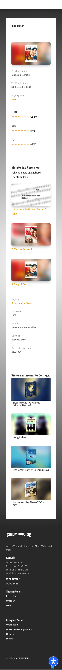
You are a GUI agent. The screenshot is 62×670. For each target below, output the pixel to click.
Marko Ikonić (12, 583)
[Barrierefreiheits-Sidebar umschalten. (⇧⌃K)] (53, 661)
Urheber (10, 600)
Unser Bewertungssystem (19, 629)
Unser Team (12, 624)
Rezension (11, 596)
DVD (13, 99)
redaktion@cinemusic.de (17, 573)
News (9, 605)
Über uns (10, 634)
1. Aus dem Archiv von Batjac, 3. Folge (29, 211)
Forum (9, 638)
